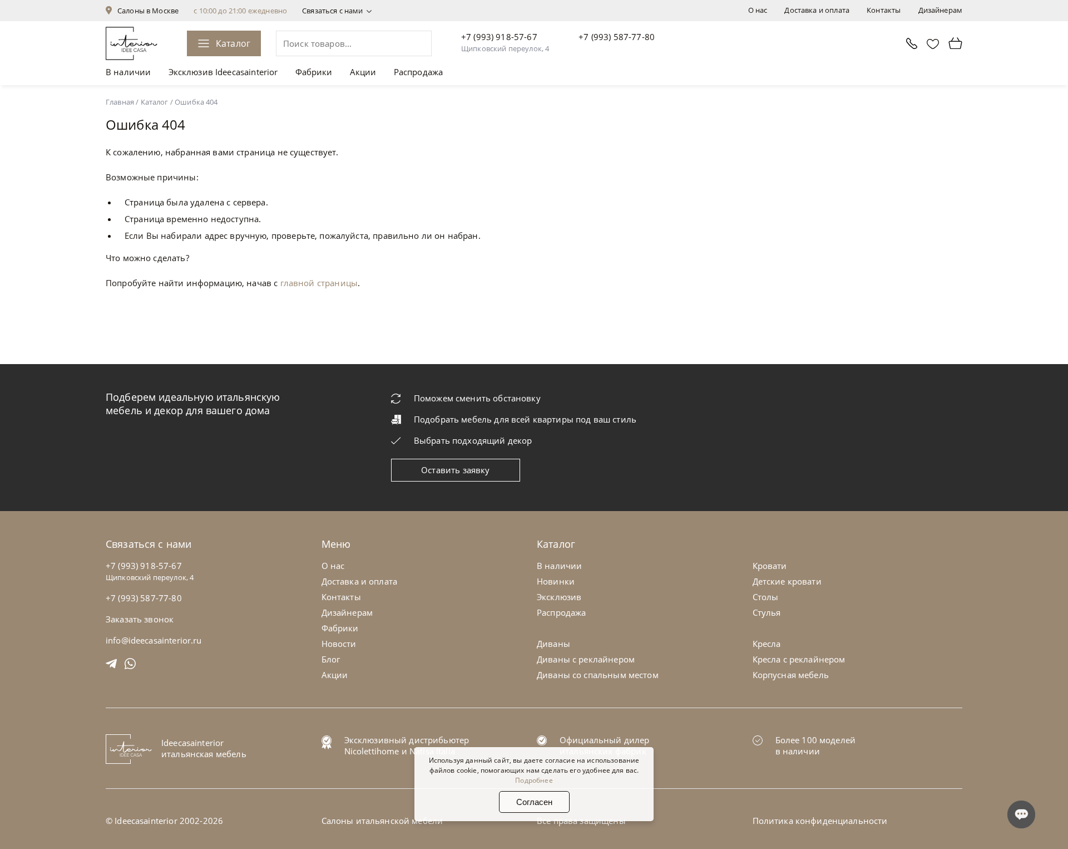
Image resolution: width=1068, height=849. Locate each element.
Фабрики (314, 71)
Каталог (233, 43)
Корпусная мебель (791, 674)
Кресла (767, 643)
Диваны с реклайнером (586, 659)
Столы (766, 596)
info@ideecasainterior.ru (154, 640)
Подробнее (533, 780)
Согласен (534, 802)
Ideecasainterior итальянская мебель (203, 748)
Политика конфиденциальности (820, 820)
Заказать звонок (140, 619)
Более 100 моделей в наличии (815, 745)
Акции (363, 71)
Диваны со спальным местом (598, 674)
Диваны (553, 643)
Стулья (767, 612)
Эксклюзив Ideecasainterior (223, 71)
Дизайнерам (940, 10)
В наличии (128, 71)
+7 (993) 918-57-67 (499, 36)
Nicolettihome (371, 751)
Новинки (556, 581)
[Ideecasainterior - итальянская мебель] (131, 43)
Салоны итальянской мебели (382, 820)
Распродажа (418, 71)
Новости (339, 643)
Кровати (770, 565)
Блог (331, 659)
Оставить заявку (455, 469)
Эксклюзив (559, 596)
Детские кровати (787, 581)
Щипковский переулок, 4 (505, 48)
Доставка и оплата (816, 10)
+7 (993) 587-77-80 (616, 36)
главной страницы (319, 282)
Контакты (884, 10)
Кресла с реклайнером (799, 659)
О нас (758, 10)
